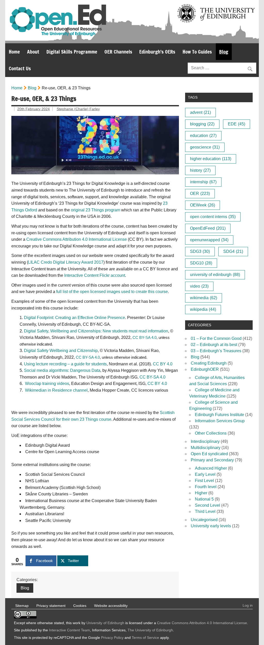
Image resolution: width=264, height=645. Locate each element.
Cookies (79, 605)
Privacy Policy (112, 637)
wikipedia (203, 309)
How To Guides (197, 51)
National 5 (204, 499)
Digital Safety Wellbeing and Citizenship (61, 350)
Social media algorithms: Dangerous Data (62, 370)
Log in (248, 605)
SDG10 (201, 263)
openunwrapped (209, 240)
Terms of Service (145, 637)
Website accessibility (111, 605)
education (203, 135)
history (200, 170)
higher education (210, 159)
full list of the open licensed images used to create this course (112, 291)
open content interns (213, 216)
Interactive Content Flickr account (94, 275)
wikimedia (203, 298)
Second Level (207, 505)
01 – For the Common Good (216, 338)
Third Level (205, 511)
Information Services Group (220, 421)
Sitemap (22, 605)
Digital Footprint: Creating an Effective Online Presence (74, 317)
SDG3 (200, 251)
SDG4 (233, 251)
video (199, 286)
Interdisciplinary (205, 441)
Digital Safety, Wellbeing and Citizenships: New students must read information (96, 331)
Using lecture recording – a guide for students (65, 364)
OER (200, 193)
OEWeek (202, 205)
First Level (204, 480)
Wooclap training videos (47, 383)
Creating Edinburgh (209, 363)
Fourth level (206, 487)
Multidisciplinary (205, 447)
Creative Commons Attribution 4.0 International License (76, 239)
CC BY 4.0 (162, 364)
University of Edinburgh (105, 623)
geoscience (205, 147)
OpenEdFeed (208, 228)
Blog (223, 51)
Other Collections (211, 433)
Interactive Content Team (69, 630)
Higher (201, 493)
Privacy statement (50, 605)
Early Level (205, 474)
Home (14, 51)
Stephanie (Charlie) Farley (78, 109)
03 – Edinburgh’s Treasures (216, 351)
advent (200, 112)
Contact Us (20, 68)
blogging (202, 124)
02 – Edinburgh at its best (214, 344)
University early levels (211, 526)
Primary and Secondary (212, 460)
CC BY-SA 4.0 (144, 337)
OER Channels (118, 51)
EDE (236, 124)
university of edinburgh (215, 274)
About (33, 51)
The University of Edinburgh (150, 630)
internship (203, 182)
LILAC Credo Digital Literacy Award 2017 (65, 262)
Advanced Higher (211, 468)
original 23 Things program (95, 210)
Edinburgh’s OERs (157, 51)
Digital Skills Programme (71, 51)
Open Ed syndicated (209, 454)
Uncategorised (204, 520)
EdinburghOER (205, 369)
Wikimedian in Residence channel (56, 390)
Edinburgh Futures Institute (219, 414)
